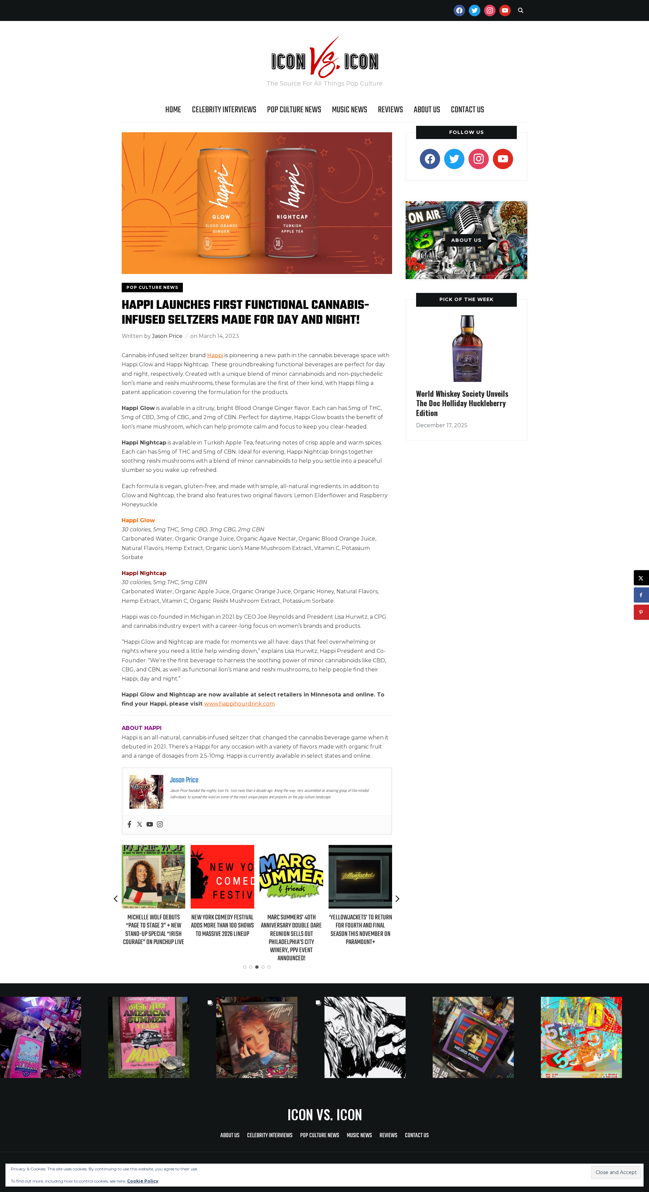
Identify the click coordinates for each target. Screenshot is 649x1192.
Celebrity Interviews (224, 110)
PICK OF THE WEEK (466, 299)
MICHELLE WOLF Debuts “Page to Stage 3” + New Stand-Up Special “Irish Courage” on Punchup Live (132, 929)
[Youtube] (149, 825)
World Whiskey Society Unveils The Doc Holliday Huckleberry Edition (462, 403)
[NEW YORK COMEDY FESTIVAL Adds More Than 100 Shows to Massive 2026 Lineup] (201, 849)
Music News (349, 110)
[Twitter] (139, 825)
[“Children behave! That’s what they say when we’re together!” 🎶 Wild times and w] (270, 1037)
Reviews (390, 110)
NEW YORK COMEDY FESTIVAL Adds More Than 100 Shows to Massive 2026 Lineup (200, 925)
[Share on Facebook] (641, 595)
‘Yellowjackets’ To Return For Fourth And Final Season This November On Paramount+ (338, 929)
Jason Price (167, 336)
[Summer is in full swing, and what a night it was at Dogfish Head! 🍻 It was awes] (162, 1037)
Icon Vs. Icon (324, 1114)
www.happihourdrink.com (239, 704)
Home (173, 110)
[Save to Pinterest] (641, 612)
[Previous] (116, 899)
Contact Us (467, 110)
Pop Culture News (294, 110)
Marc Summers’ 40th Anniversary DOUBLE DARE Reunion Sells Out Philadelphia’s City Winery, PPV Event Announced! (269, 938)
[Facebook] (129, 825)
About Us (427, 110)
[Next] (397, 899)
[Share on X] (641, 578)
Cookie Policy (142, 1181)
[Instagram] (160, 825)
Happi (215, 355)
